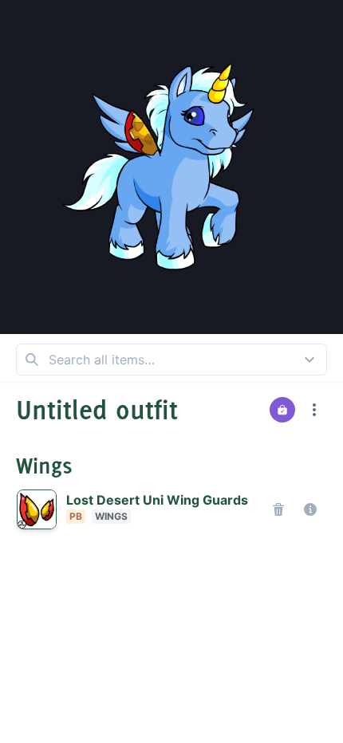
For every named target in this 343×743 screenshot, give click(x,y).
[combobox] (171, 359)
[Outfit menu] (314, 410)
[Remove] (278, 509)
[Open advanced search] (309, 359)
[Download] (321, 22)
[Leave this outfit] (22, 22)
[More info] (310, 509)
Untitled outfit (97, 410)
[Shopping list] (282, 410)
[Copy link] (321, 61)
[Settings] (193, 28)
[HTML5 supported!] (150, 29)
